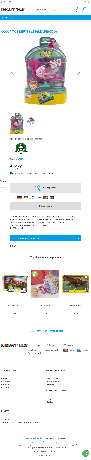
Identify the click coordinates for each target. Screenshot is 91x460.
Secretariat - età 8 (75, 306)
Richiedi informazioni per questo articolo (26, 238)
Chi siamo (6, 382)
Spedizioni (50, 402)
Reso (49, 405)
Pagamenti (51, 399)
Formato (3, 181)
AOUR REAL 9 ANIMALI (45, 306)
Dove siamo (7, 384)
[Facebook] (85, 2)
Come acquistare (53, 379)
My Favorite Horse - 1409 (15, 306)
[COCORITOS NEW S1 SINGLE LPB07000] (45, 105)
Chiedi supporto (46, 206)
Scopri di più (51, 173)
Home (5, 379)
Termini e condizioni (54, 382)
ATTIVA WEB (53, 452)
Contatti (6, 387)
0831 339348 (7, 2)
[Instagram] (88, 2)
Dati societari (61, 438)
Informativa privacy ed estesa (57, 384)
